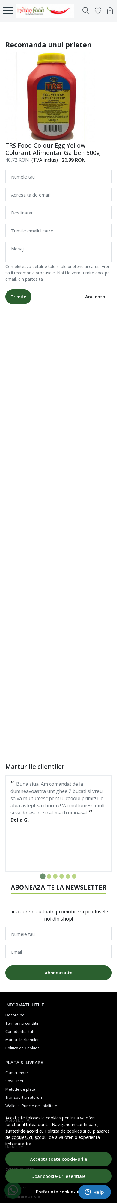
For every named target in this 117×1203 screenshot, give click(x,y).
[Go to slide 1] (43, 876)
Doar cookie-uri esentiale (59, 1176)
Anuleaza (95, 297)
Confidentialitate (20, 1031)
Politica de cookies (63, 1131)
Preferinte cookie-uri (58, 1192)
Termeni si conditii (21, 1023)
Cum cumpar (16, 1072)
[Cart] (110, 11)
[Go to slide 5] (68, 876)
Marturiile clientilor (22, 1039)
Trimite (18, 297)
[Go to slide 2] (49, 876)
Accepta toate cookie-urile (58, 1159)
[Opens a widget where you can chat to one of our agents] (94, 1192)
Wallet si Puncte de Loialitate (31, 1105)
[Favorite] (98, 11)
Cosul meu (15, 1080)
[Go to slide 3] (55, 876)
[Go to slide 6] (74, 876)
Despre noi (15, 1015)
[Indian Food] (47, 11)
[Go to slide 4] (61, 876)
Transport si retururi (23, 1097)
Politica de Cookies (22, 1048)
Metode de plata (20, 1089)
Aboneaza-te (59, 973)
